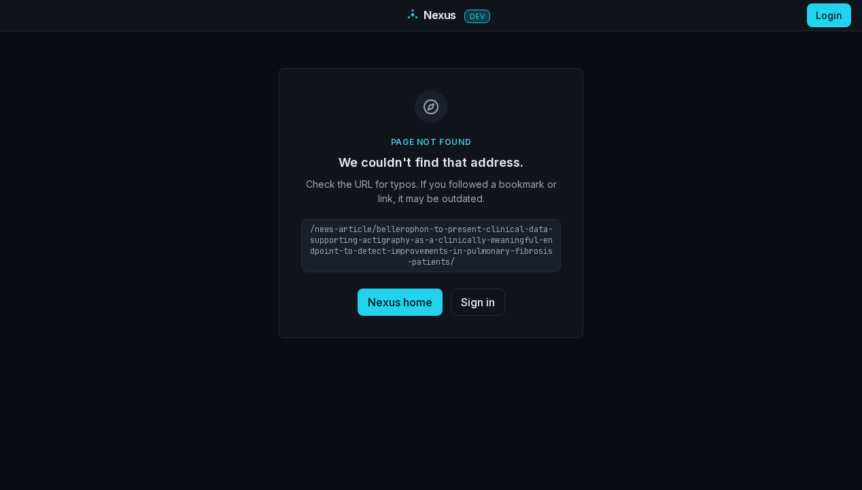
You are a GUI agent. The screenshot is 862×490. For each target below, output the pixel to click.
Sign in (478, 302)
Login (829, 15)
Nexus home (400, 302)
